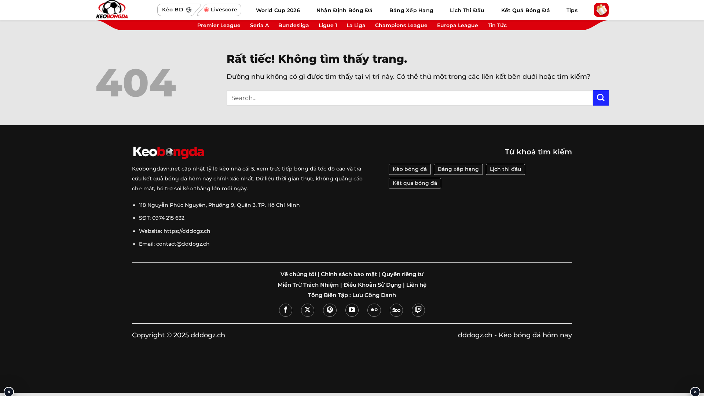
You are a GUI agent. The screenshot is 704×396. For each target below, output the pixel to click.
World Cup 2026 (278, 10)
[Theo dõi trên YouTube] (352, 310)
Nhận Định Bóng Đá (344, 10)
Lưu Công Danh (374, 295)
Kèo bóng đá (410, 169)
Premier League (219, 25)
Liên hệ (416, 285)
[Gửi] (601, 98)
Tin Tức (497, 25)
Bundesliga (293, 25)
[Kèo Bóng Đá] (122, 10)
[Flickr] (374, 310)
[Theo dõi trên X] (307, 310)
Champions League (401, 25)
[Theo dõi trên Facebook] (285, 310)
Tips (572, 10)
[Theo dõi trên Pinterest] (329, 310)
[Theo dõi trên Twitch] (418, 310)
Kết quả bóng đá (415, 183)
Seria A (259, 25)
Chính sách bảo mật (349, 274)
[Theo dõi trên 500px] (396, 310)
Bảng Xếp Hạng (411, 10)
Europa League (457, 25)
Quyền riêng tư (402, 274)
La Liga (356, 25)
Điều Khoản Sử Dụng (373, 285)
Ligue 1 (328, 25)
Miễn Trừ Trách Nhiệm (308, 285)
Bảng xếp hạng (458, 169)
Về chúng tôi (298, 274)
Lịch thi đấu (505, 169)
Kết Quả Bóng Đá (525, 10)
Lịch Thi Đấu (467, 10)
